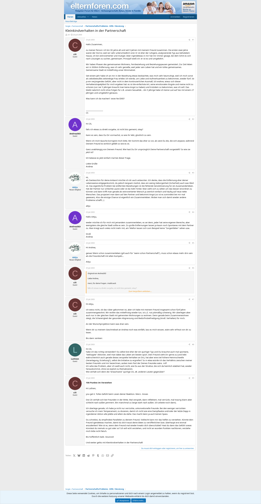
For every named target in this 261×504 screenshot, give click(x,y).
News (94, 16)
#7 (193, 299)
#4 (193, 212)
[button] (88, 16)
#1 (193, 40)
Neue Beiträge (71, 21)
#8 (193, 344)
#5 (193, 243)
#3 (193, 173)
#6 (193, 268)
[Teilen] (189, 39)
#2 (193, 119)
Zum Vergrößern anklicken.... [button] (140, 291)
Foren (70, 16)
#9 (193, 378)
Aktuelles (81, 16)
